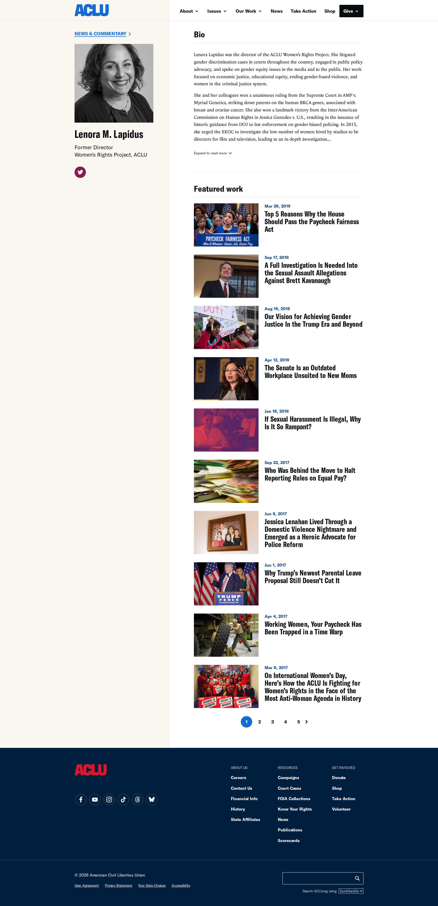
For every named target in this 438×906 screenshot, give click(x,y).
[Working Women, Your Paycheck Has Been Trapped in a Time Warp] (278, 635)
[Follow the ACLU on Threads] (137, 799)
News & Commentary (100, 33)
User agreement (87, 885)
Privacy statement (118, 885)
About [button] (187, 11)
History (238, 808)
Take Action (303, 11)
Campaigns (288, 777)
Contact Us (241, 788)
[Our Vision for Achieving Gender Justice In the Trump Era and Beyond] (278, 327)
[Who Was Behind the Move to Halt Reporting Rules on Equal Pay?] (278, 481)
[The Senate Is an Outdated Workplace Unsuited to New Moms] (278, 378)
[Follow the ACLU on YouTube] (95, 799)
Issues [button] (214, 11)
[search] (357, 878)
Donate (339, 777)
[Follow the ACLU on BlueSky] (151, 799)
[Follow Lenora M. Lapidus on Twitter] (80, 172)
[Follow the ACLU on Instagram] (109, 799)
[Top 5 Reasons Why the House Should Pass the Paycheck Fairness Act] (278, 224)
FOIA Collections (294, 798)
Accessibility (181, 885)
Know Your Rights (295, 808)
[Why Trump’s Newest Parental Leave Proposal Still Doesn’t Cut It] (278, 583)
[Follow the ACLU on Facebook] (81, 799)
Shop (329, 11)
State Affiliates (245, 819)
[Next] (311, 722)
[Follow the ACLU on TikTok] (123, 799)
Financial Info (244, 798)
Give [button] (348, 11)
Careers (238, 777)
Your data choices (152, 885)
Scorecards (289, 840)
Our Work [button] (247, 11)
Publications (290, 829)
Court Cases (289, 788)
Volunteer (341, 808)
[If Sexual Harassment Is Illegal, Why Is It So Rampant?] (278, 430)
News (277, 11)
